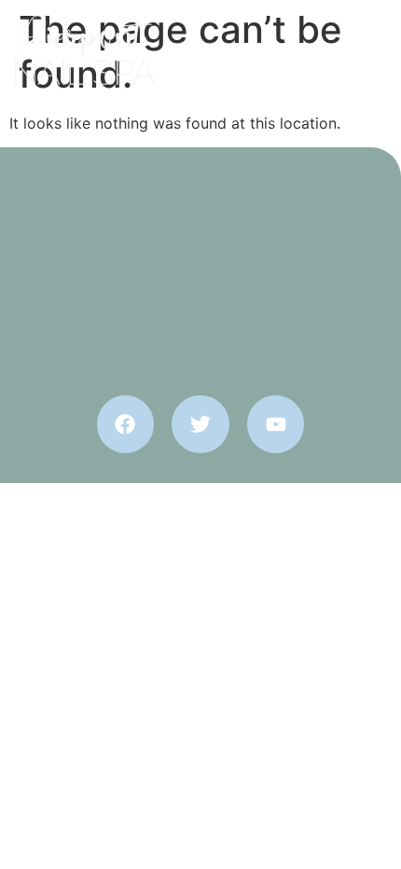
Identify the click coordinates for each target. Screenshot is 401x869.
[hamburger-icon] (363, 50)
